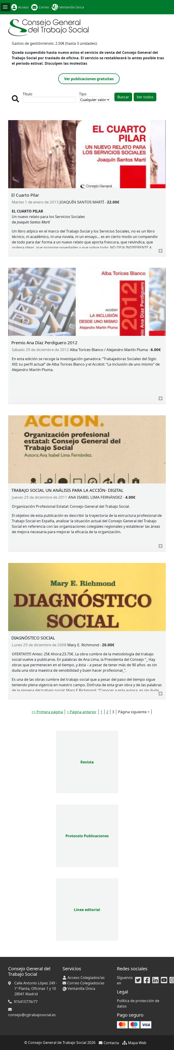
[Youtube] (164, 980)
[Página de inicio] (48, 27)
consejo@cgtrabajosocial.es (32, 1014)
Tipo (83, 94)
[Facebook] (147, 980)
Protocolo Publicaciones (87, 835)
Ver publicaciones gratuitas (89, 78)
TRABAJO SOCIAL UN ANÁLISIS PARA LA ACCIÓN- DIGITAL (67, 490)
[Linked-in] (155, 980)
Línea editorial (87, 909)
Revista (87, 762)
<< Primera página (47, 711)
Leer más (160, 251)
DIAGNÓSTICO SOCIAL (33, 638)
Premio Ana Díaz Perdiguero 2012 (44, 342)
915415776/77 (26, 1001)
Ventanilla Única (71, 7)
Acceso (23, 7)
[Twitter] (138, 980)
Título (27, 94)
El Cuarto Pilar (25, 195)
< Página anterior (82, 711)
